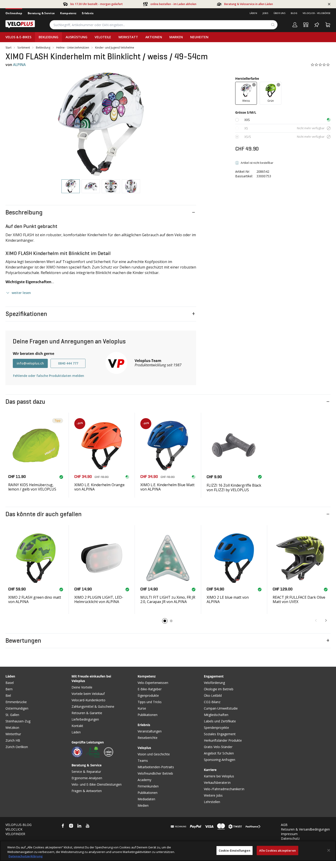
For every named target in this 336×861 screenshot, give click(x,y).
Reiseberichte (147, 737)
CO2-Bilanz (212, 702)
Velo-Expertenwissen (153, 682)
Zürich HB (12, 740)
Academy (144, 780)
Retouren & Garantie (87, 713)
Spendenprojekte (216, 727)
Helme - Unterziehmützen (72, 47)
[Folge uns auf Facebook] (63, 826)
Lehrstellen (212, 802)
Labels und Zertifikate (220, 721)
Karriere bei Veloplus (219, 776)
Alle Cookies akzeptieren (277, 850)
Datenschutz (290, 838)
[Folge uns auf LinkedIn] (79, 826)
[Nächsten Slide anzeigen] (326, 620)
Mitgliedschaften (216, 715)
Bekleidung (48, 37)
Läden (253, 13)
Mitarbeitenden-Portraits (156, 767)
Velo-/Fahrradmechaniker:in (224, 789)
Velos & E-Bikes (18, 37)
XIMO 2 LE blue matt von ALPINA (228, 599)
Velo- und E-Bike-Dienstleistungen (97, 784)
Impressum (289, 834)
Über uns (279, 13)
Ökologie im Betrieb (218, 689)
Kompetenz (68, 13)
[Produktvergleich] (305, 24)
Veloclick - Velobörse (317, 13)
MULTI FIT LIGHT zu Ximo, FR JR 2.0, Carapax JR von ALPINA (167, 599)
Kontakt (77, 726)
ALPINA (19, 64)
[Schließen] (329, 850)
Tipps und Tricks (150, 702)
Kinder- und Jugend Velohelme (114, 47)
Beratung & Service (41, 13)
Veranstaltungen (150, 731)
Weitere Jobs (213, 795)
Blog (294, 13)
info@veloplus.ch (30, 363)
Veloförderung (214, 682)
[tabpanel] (100, 124)
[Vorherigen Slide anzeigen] (315, 620)
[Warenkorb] (327, 24)
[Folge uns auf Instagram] (71, 826)
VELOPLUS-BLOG (18, 825)
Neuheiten (199, 37)
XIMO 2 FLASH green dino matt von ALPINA (34, 599)
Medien (143, 805)
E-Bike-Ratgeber (150, 689)
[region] (168, 851)
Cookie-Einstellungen (234, 850)
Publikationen (147, 715)
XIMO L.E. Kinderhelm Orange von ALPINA (99, 487)
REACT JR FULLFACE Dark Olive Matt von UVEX (299, 599)
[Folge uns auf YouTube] (87, 826)
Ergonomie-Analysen (87, 778)
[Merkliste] (316, 24)
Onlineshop (13, 13)
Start (8, 47)
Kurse (142, 708)
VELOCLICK (13, 829)
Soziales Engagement (220, 734)
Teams (143, 760)
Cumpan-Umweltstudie (221, 708)
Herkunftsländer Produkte (223, 740)
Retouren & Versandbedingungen (305, 829)
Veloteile (103, 37)
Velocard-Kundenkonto (88, 700)
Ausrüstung (76, 37)
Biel (8, 695)
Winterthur (13, 734)
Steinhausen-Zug (17, 721)
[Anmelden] (294, 24)
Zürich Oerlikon (16, 747)
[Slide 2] (171, 621)
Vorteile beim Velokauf (88, 693)
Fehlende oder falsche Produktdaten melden (48, 375)
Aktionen (153, 37)
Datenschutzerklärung (25, 856)
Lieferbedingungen (85, 719)
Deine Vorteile (82, 687)
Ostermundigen (16, 708)
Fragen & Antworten (87, 791)
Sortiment (23, 47)
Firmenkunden (148, 786)
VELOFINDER (15, 834)
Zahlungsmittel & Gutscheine (93, 706)
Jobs (265, 13)
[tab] (70, 186)
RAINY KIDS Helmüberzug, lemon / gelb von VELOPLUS (32, 487)
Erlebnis (87, 13)
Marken (176, 37)
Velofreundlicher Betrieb (155, 773)
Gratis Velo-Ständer (218, 747)
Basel (9, 682)
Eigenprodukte (148, 695)
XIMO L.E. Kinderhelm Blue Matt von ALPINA (167, 487)
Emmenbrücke (16, 702)
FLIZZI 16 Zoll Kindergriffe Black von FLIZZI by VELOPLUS (234, 487)
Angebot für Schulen (219, 753)
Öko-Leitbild (213, 695)
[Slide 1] (165, 621)
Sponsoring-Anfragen (219, 759)
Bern (9, 689)
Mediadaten (146, 799)
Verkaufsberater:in (217, 782)
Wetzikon (12, 727)
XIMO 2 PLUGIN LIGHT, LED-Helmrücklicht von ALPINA (98, 599)
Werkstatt (128, 37)
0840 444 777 (68, 363)
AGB (284, 825)
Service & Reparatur (86, 771)
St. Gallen (12, 715)
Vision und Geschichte (154, 754)
